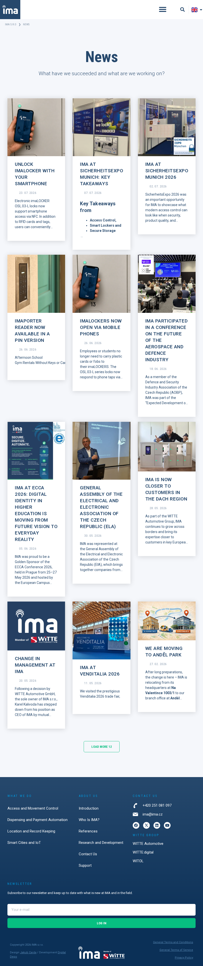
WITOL (138, 861)
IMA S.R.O (11, 24)
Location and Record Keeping (31, 831)
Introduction (89, 808)
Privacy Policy (184, 957)
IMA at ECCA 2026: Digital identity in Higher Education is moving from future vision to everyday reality (36, 513)
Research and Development (101, 842)
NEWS (26, 24)
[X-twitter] (146, 825)
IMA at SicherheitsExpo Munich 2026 (166, 170)
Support (85, 865)
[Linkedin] (156, 825)
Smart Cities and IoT (24, 842)
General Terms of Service (176, 950)
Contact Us (88, 854)
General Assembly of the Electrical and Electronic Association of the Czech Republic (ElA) (101, 507)
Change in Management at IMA (35, 665)
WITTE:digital (143, 852)
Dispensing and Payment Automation (37, 820)
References (88, 831)
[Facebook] (136, 825)
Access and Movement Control (32, 808)
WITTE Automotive (148, 843)
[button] (163, 9)
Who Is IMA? (89, 820)
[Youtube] (167, 825)
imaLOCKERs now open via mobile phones (101, 327)
